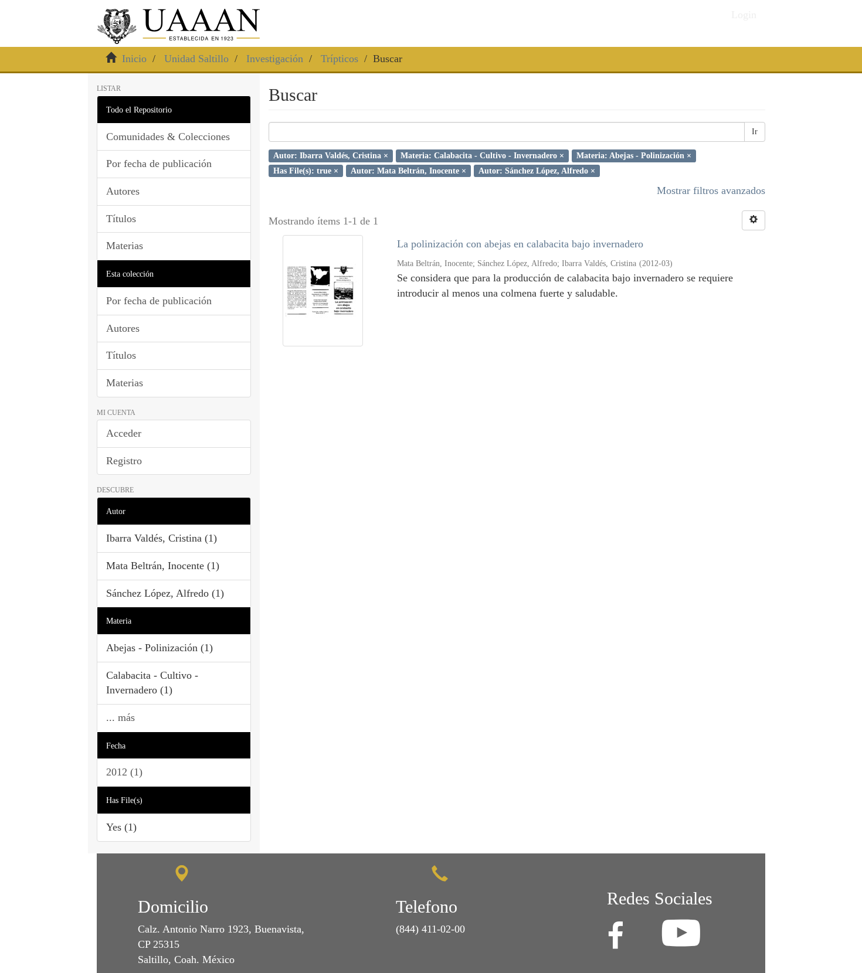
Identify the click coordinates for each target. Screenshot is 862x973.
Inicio (134, 58)
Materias (124, 245)
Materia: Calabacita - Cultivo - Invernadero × (482, 155)
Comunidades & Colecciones (168, 136)
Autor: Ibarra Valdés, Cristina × (330, 155)
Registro (124, 461)
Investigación (274, 58)
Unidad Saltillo (196, 58)
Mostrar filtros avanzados (711, 190)
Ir (755, 131)
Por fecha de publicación (159, 163)
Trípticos (339, 58)
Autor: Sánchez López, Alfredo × (536, 170)
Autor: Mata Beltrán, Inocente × (408, 170)
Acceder (123, 433)
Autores (123, 191)
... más (120, 717)
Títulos (121, 218)
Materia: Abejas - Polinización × (633, 155)
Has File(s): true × (305, 170)
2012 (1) (124, 772)
